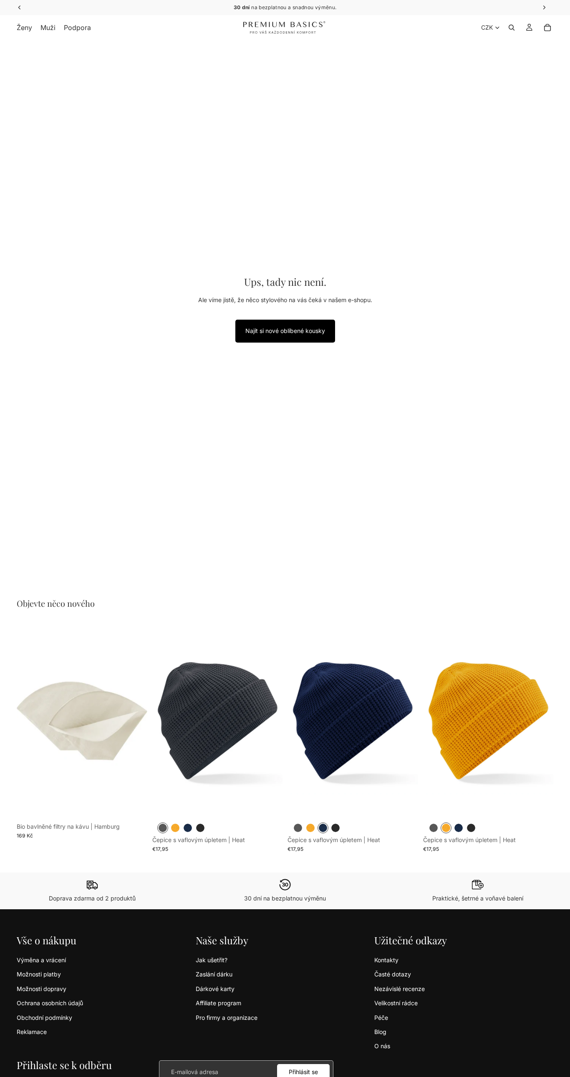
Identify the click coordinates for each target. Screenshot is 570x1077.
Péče (381, 1017)
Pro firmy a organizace (226, 1017)
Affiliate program (218, 1002)
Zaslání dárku (214, 974)
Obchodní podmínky (44, 1017)
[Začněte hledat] (511, 27)
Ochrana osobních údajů (50, 1002)
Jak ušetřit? (211, 959)
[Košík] (547, 27)
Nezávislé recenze (399, 988)
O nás (382, 1045)
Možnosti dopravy (41, 988)
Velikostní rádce (396, 1002)
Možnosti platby (39, 974)
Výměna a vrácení (41, 959)
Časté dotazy (392, 974)
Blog (380, 1031)
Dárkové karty (215, 988)
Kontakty (386, 959)
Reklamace (32, 1031)
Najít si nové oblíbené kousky (285, 330)
